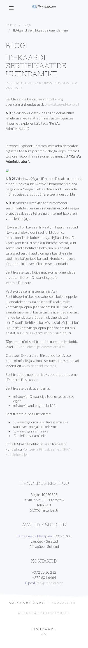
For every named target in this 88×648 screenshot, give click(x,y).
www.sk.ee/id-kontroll (62, 104)
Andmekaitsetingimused (44, 613)
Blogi (27, 25)
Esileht (11, 25)
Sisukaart (44, 629)
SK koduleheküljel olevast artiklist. (39, 347)
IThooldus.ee (61, 602)
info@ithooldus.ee (49, 582)
